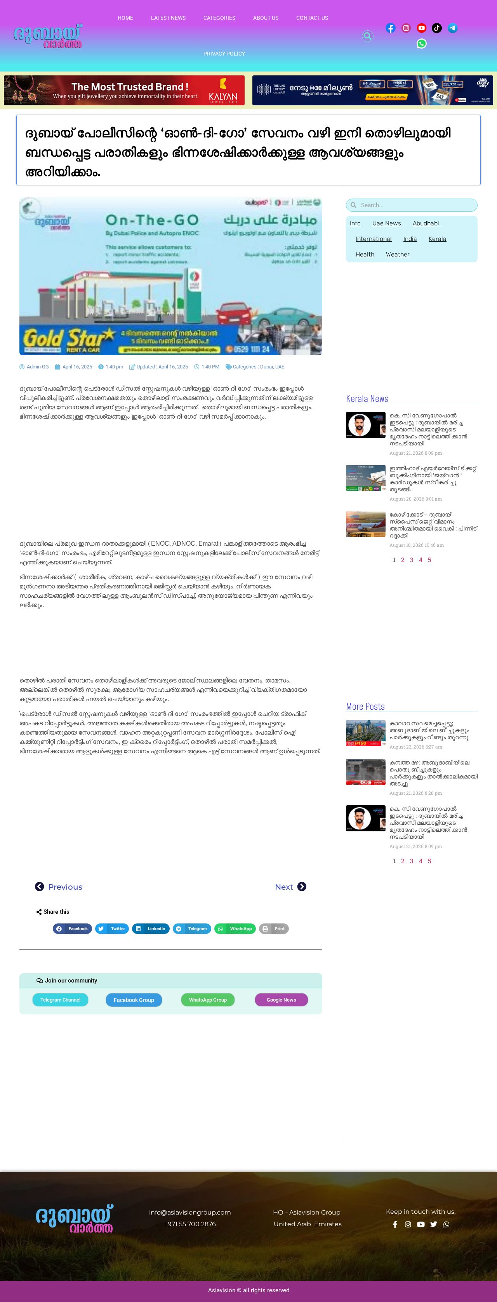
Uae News (386, 223)
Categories (219, 18)
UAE (279, 367)
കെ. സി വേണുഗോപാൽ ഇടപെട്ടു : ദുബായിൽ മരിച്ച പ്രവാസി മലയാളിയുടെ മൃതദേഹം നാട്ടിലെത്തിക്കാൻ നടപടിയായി (428, 429)
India (410, 239)
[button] (368, 36)
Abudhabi (426, 223)
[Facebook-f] (395, 1224)
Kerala (438, 239)
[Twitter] (433, 1224)
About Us (265, 18)
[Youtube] (420, 1224)
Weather (398, 254)
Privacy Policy (224, 54)
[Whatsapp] (446, 1224)
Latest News (168, 18)
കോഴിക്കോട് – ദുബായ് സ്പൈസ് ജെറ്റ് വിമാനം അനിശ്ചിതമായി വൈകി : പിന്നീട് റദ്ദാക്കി (432, 525)
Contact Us (312, 18)
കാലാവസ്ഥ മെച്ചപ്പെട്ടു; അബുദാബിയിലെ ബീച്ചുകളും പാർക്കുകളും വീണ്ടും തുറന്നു (429, 730)
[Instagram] (408, 1224)
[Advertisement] (170, 481)
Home (125, 18)
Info (355, 223)
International (374, 239)
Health (365, 254)
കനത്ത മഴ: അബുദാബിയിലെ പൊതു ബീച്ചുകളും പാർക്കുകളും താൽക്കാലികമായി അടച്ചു (433, 773)
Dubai (266, 367)
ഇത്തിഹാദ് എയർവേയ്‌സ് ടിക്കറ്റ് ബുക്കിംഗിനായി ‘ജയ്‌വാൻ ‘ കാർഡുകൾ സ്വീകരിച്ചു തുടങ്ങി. (432, 478)
